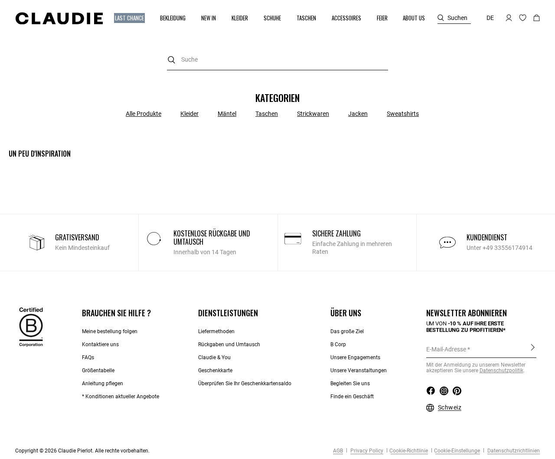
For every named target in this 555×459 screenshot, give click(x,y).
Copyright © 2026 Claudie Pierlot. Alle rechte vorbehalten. (82, 451)
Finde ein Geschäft (352, 396)
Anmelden (532, 348)
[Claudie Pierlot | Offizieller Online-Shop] (59, 18)
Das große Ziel (347, 331)
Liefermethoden (216, 331)
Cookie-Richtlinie (408, 451)
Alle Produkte (143, 113)
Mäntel (227, 113)
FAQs (88, 357)
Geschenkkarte (215, 370)
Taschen (266, 113)
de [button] (490, 17)
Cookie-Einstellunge (457, 451)
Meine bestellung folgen (109, 331)
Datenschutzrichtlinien (513, 451)
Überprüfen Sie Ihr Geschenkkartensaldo (244, 383)
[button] (130, 18)
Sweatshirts (403, 113)
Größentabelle (98, 370)
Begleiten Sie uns (350, 383)
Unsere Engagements (355, 357)
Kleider (189, 113)
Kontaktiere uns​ (100, 344)
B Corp (338, 344)
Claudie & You (214, 357)
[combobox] (277, 59)
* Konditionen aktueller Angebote (120, 396)
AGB (338, 451)
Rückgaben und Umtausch (229, 344)
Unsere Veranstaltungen (358, 370)
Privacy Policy (366, 451)
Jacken (358, 113)
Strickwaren (313, 113)
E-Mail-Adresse (446, 349)
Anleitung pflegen (102, 383)
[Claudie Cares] (31, 326)
